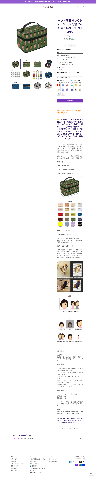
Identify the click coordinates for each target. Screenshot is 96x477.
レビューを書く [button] (78, 439)
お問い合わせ (15, 459)
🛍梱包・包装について (36, 472)
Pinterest (53, 459)
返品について (14, 466)
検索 (12, 457)
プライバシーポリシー (17, 463)
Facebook (54, 457)
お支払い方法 (34, 463)
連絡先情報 (33, 461)
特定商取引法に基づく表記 (37, 459)
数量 (65, 46)
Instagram (54, 461)
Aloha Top (82, 457)
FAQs (31, 457)
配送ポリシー (15, 468)
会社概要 (13, 461)
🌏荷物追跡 (33, 466)
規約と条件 (14, 470)
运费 (73, 39)
